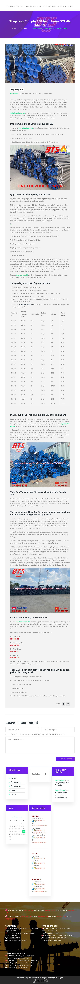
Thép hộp (14, 790)
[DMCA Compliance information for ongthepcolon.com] (40, 980)
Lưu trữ (14, 778)
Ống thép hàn (16, 786)
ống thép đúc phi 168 (23, 622)
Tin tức (13, 794)
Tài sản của (25, 978)
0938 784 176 (40, 858)
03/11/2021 (14, 94)
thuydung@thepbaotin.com (39, 825)
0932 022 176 (61, 916)
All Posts (23, 28)
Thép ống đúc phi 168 (17, 113)
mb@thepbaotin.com (53, 940)
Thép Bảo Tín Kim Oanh (32, 94)
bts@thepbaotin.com (40, 833)
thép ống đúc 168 (22, 275)
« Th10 (11, 839)
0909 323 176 (40, 821)
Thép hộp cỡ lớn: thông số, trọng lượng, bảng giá (61, 795)
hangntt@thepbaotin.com (39, 842)
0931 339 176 (10, 919)
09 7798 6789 (40, 889)
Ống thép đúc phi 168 (25, 128)
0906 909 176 (40, 837)
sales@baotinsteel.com (40, 891)
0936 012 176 (40, 863)
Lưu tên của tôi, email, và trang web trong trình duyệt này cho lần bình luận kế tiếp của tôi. (36, 734)
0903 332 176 (40, 830)
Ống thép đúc (17, 90)
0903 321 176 (40, 868)
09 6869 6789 (40, 884)
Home (14, 28)
